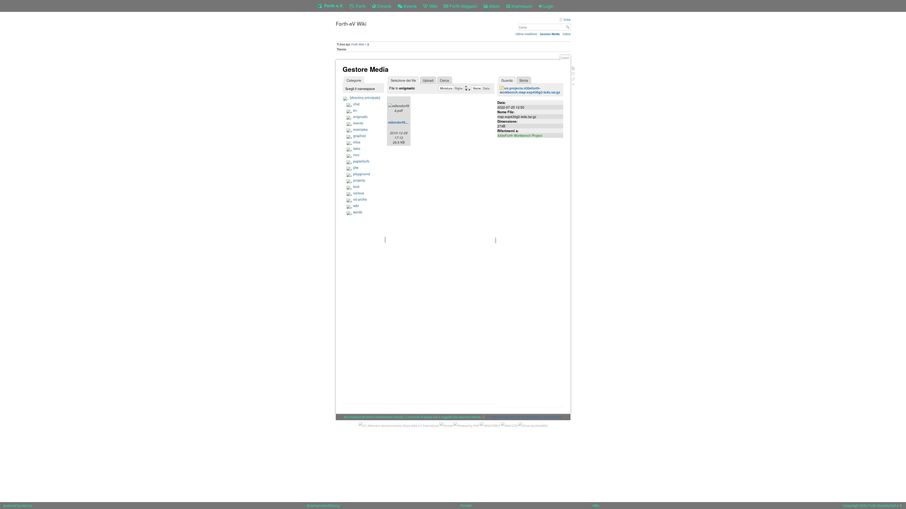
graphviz (359, 135)
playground (361, 173)
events (358, 123)
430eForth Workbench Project (519, 135)
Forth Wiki (357, 44)
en (355, 110)
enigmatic (360, 116)
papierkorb (361, 161)
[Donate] (446, 425)
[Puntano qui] (573, 78)
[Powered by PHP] (466, 425)
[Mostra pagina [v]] (573, 68)
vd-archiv (360, 199)
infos (356, 142)
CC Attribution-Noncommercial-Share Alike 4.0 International (524, 417)
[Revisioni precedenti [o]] (573, 73)
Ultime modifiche (526, 34)
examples (360, 129)
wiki (356, 205)
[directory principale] (365, 97)
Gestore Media (550, 34)
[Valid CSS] (509, 425)
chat (356, 104)
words (357, 212)
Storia (523, 80)
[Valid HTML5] (490, 425)
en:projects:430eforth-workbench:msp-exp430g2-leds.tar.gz (530, 90)
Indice (566, 34)
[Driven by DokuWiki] (533, 425)
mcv (356, 154)
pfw (355, 167)
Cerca (568, 27)
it (368, 44)
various (358, 193)
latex (356, 148)
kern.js (27, 505)
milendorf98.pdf (401, 122)
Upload (428, 80)
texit (356, 186)
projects (359, 180)
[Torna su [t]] (573, 84)
